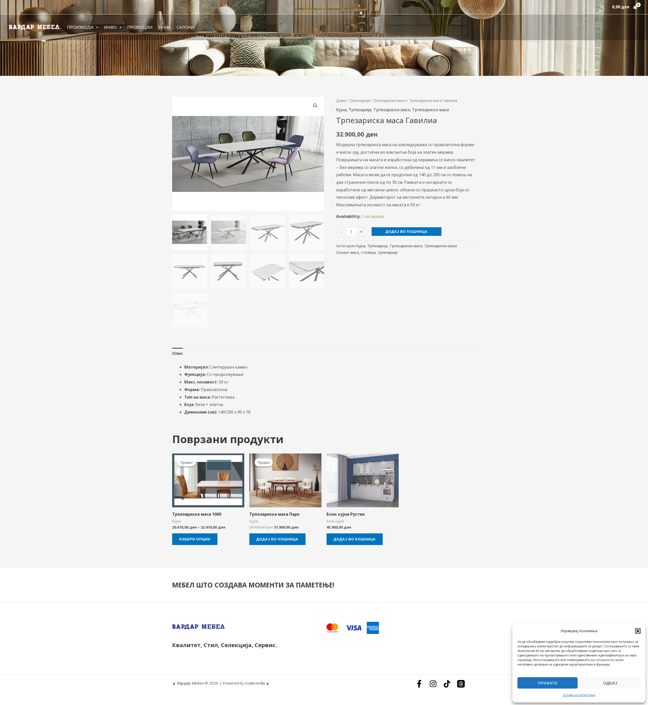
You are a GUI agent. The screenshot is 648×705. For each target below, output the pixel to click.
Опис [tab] (177, 353)
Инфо (110, 27)
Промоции (140, 27)
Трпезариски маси (389, 100)
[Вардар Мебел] (34, 27)
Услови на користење (579, 695)
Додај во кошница (407, 231)
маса (355, 252)
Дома (341, 100)
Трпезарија (359, 100)
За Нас (165, 27)
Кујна (341, 109)
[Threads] (461, 684)
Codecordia (255, 683)
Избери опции (194, 539)
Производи (80, 27)
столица (368, 252)
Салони (185, 27)
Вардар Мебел (190, 683)
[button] (637, 630)
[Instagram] (433, 684)
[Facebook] (419, 684)
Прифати (548, 683)
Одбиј (610, 683)
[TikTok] (447, 684)
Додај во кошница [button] (277, 539)
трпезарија (387, 252)
